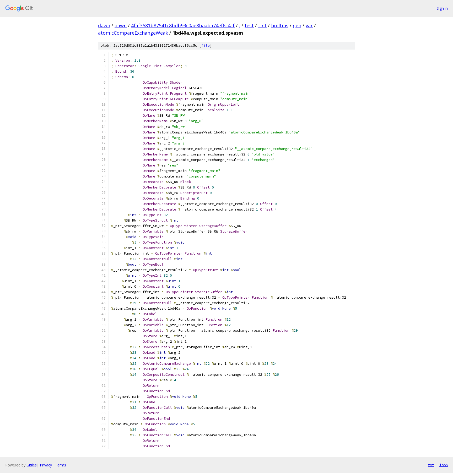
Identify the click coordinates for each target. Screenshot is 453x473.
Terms (60, 465)
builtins (279, 25)
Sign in (442, 8)
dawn (104, 25)
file (205, 45)
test (249, 25)
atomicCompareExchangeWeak (133, 33)
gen (297, 25)
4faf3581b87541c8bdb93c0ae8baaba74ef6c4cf (183, 25)
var (309, 25)
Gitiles (31, 465)
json (443, 465)
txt (431, 465)
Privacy (46, 465)
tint (262, 25)
